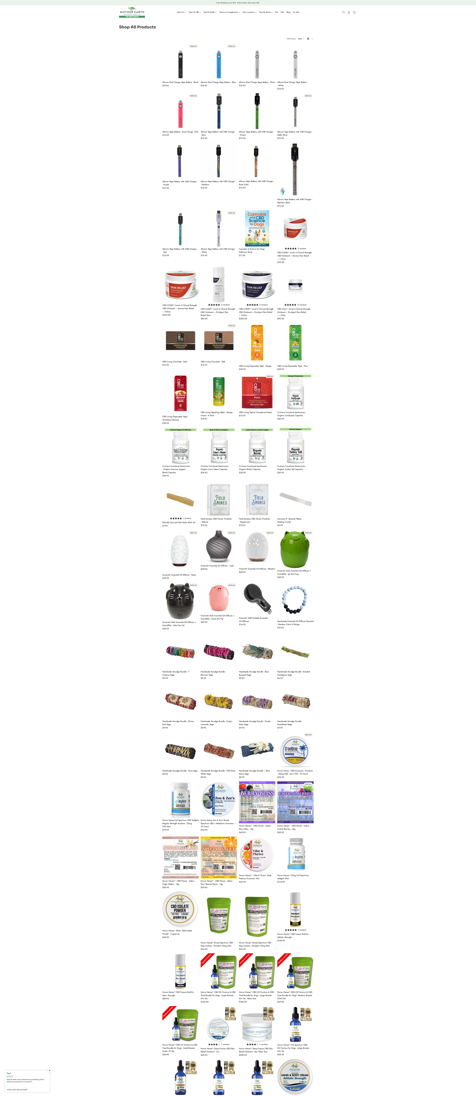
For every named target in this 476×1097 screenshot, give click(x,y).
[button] (301, 38)
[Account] (349, 12)
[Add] (271, 76)
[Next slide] (310, 228)
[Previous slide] (281, 228)
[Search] (343, 12)
